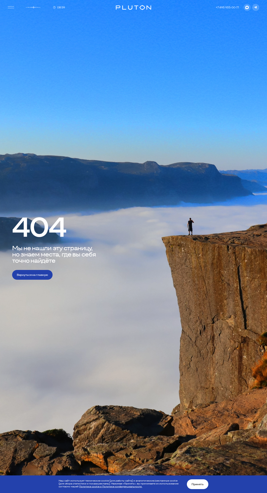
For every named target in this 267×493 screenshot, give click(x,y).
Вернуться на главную (32, 275)
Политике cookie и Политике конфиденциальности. (110, 486)
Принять (198, 484)
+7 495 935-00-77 (227, 7)
